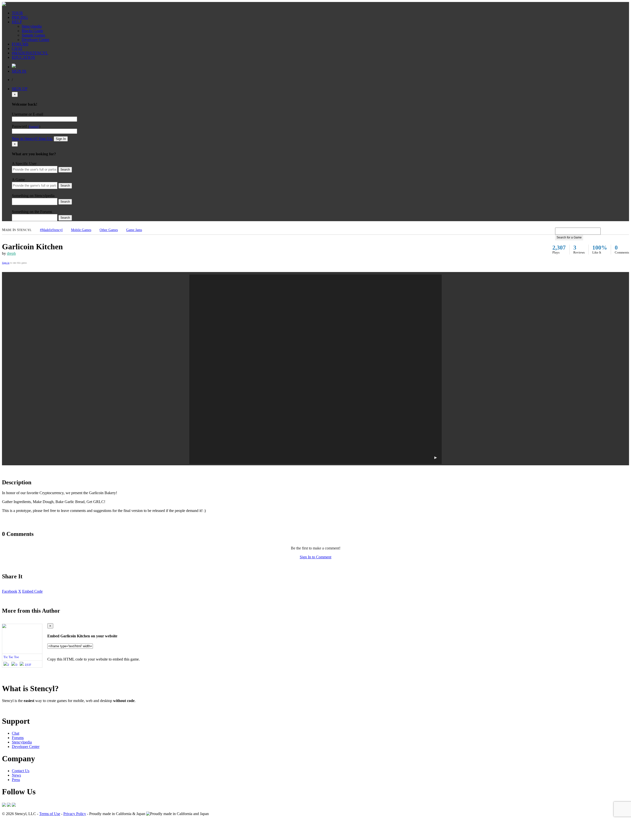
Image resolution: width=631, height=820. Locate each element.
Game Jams (134, 230)
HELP (17, 22)
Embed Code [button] (32, 591)
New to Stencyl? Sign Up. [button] (32, 139)
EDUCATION (23, 57)
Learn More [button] (11, 709)
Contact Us (20, 771)
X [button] (19, 591)
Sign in (5, 262)
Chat (15, 733)
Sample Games (33, 35)
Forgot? (34, 126)
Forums (18, 738)
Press (16, 780)
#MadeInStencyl (51, 230)
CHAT (17, 48)
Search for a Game (569, 237)
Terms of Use (49, 814)
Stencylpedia (32, 26)
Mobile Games (81, 230)
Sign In (61, 139)
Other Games (109, 230)
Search (65, 169)
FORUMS (20, 44)
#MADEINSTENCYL (30, 53)
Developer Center (35, 40)
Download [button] (29, 709)
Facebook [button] (9, 591)
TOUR (17, 13)
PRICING (20, 17)
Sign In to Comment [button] (315, 557)
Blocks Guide (32, 31)
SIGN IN (19, 71)
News (16, 775)
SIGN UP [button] (19, 89)
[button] (315, 369)
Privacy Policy (74, 814)
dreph (11, 253)
